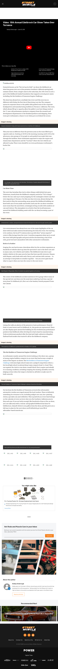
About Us (11, 640)
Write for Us (38, 640)
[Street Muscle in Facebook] (29, 635)
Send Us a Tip (29, 640)
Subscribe (49, 535)
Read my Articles (18, 594)
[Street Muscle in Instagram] (25, 635)
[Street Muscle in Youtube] (33, 635)
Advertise (47, 640)
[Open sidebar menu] (3, 4)
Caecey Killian (7, 508)
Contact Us (19, 640)
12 (31, 478)
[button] (29, 47)
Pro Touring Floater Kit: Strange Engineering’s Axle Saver (21, 501)
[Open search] (54, 3)
